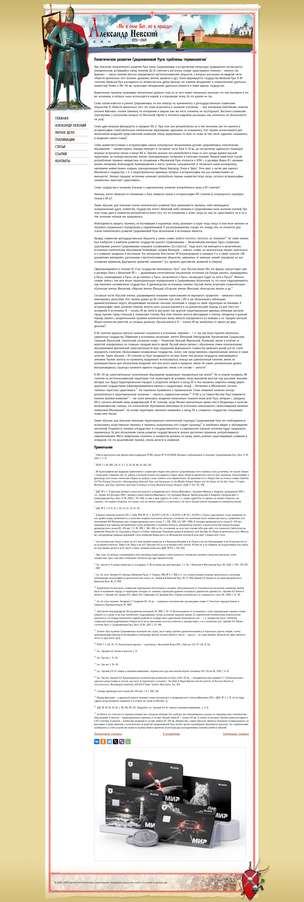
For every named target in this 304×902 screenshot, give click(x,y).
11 (187, 245)
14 (232, 276)
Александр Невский (70, 125)
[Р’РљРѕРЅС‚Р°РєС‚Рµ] (96, 741)
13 (179, 268)
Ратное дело (65, 132)
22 (124, 409)
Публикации (65, 139)
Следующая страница (236, 734)
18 (212, 373)
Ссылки (61, 154)
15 (232, 287)
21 (128, 397)
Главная (62, 118)
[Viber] (121, 741)
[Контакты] (109, 42)
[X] (115, 741)
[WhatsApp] (128, 741)
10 (226, 237)
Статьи (60, 146)
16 (105, 325)
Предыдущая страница (108, 734)
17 (206, 366)
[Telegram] (109, 741)
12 (163, 260)
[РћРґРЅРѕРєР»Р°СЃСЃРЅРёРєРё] (103, 741)
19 (136, 389)
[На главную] (94, 42)
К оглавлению (171, 734)
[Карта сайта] (101, 42)
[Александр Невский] (130, 38)
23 (201, 423)
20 (190, 393)
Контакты (62, 161)
